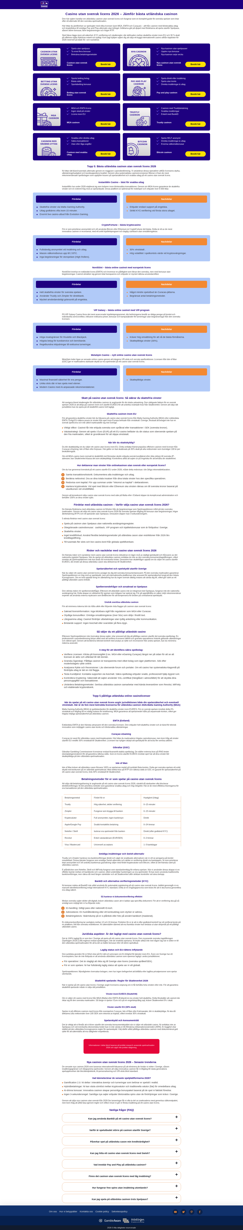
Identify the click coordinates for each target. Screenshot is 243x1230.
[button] (238, 1215)
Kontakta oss (86, 1211)
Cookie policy (102, 1211)
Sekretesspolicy (119, 1211)
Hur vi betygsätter (68, 1211)
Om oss (53, 1211)
